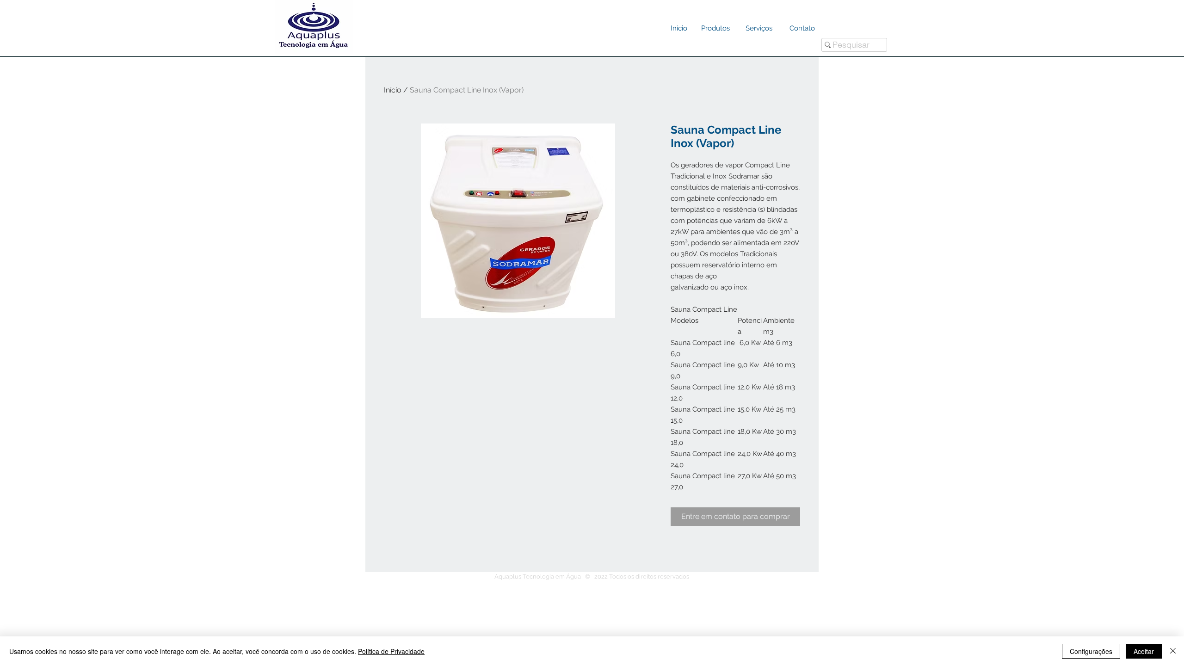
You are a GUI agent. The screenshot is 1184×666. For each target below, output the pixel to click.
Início (392, 90)
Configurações (1091, 651)
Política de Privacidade (391, 651)
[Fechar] (1172, 651)
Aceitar (1144, 651)
